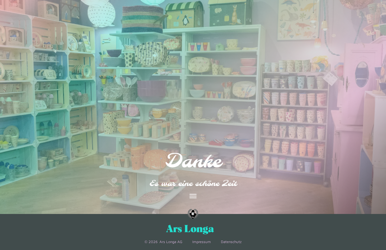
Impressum (201, 241)
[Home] (193, 214)
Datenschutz (231, 241)
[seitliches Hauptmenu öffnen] (193, 196)
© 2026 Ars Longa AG (163, 241)
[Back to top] (364, 215)
